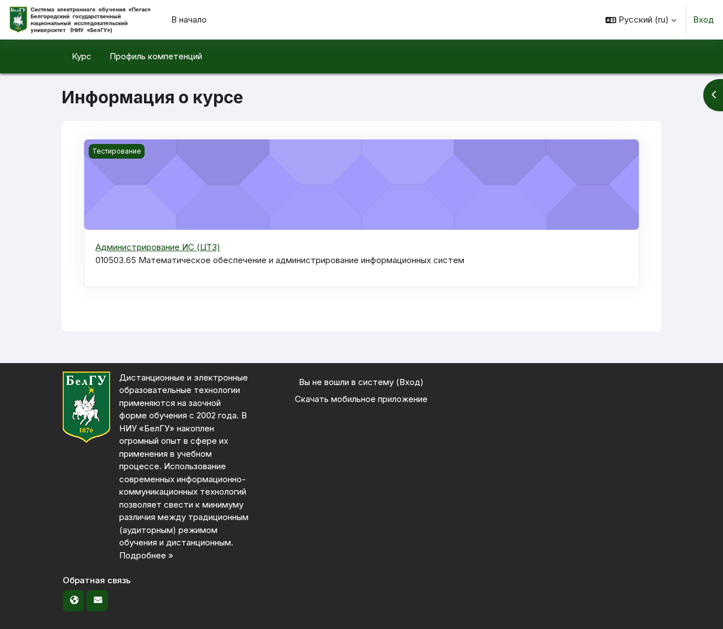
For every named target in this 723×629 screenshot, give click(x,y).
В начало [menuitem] (189, 19)
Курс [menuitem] (82, 56)
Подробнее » (146, 555)
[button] (640, 20)
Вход (703, 19)
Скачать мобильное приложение (361, 399)
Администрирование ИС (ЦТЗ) (157, 247)
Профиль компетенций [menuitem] (156, 56)
